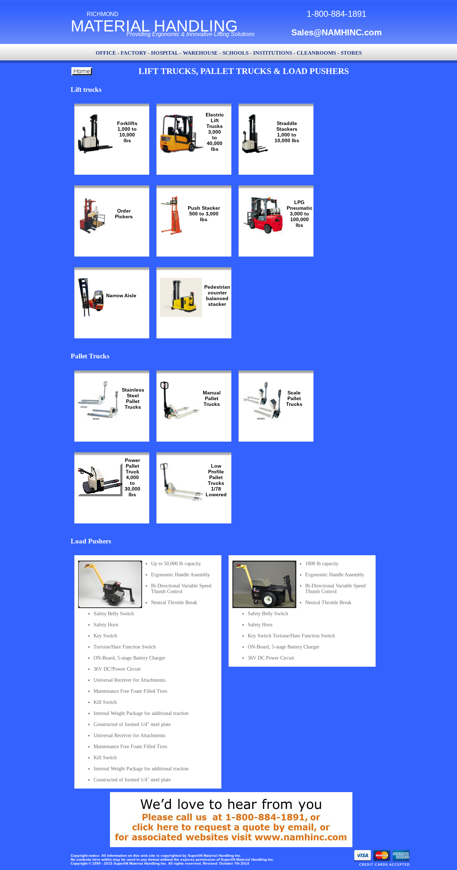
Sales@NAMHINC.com (336, 32)
